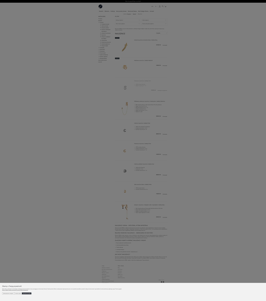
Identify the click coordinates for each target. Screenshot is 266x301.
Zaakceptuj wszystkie (27, 293)
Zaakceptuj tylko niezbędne (8, 293)
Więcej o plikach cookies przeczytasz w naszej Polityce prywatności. (15, 290)
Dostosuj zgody (18, 293)
